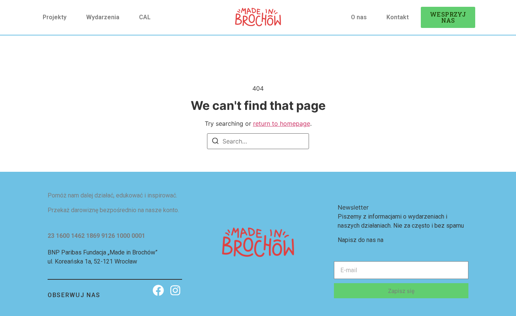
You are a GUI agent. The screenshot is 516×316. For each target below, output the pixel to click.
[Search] (215, 142)
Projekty (54, 17)
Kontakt (397, 17)
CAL (145, 17)
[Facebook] (158, 290)
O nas (359, 17)
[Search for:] (258, 141)
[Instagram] (175, 290)
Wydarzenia (102, 17)
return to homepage (281, 123)
